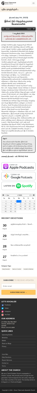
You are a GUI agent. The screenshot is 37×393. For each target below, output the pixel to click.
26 (25, 209)
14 (34, 203)
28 (34, 209)
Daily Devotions (6, 357)
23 (10, 209)
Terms (4, 366)
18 (20, 206)
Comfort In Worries (28, 269)
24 (15, 209)
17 (15, 206)
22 (5, 209)
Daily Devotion (6, 269)
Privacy (4, 346)
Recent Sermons (7, 360)
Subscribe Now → (18, 292)
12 (25, 203)
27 (29, 209)
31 (15, 211)
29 (5, 211)
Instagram (7, 311)
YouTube (7, 314)
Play (3, 29)
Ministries (5, 338)
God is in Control (16, 269)
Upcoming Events (7, 335)
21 (34, 206)
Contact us (5, 363)
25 (20, 209)
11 (20, 203)
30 (10, 211)
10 (15, 203)
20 (29, 206)
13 (29, 203)
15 (5, 206)
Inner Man (5, 354)
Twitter (6, 308)
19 (25, 206)
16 (10, 206)
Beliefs (4, 340)
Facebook (7, 305)
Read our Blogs (6, 343)
